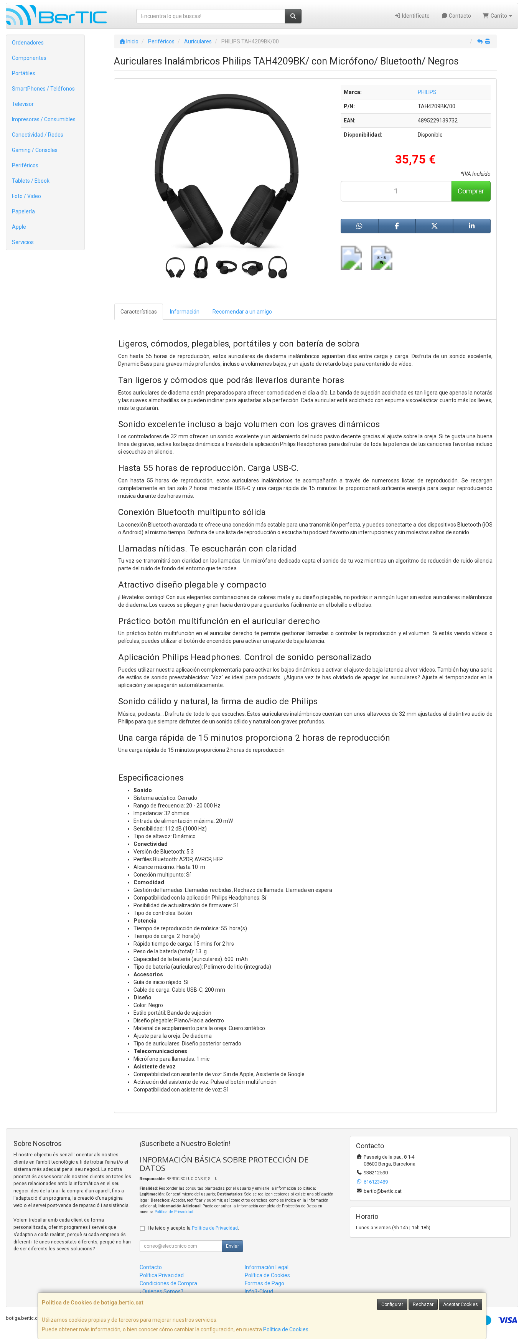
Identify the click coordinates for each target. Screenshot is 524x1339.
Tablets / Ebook (30, 181)
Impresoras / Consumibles (44, 119)
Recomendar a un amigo (242, 312)
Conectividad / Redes (37, 135)
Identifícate (415, 16)
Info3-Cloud (259, 1291)
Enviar (232, 1246)
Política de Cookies (285, 1329)
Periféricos (25, 165)
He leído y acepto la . (193, 1228)
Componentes (29, 58)
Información (184, 312)
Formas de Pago (264, 1283)
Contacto (459, 16)
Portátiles (23, 73)
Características (138, 312)
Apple (19, 227)
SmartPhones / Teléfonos (43, 89)
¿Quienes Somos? (161, 1291)
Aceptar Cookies (460, 1304)
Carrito (498, 16)
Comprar (471, 191)
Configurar (392, 1304)
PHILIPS (427, 92)
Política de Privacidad (174, 1212)
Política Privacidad (162, 1275)
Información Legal (266, 1267)
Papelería (23, 211)
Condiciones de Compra (168, 1283)
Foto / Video (26, 196)
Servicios (23, 242)
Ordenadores (28, 43)
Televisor (23, 104)
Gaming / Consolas (35, 150)
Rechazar (423, 1304)
